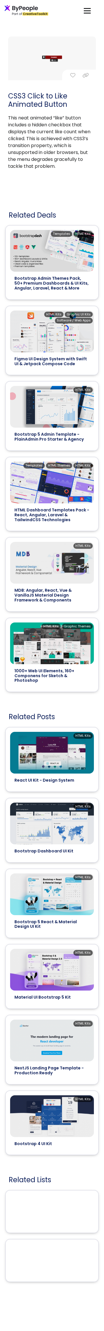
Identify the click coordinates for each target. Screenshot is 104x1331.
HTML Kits (83, 233)
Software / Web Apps (74, 320)
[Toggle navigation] (87, 10)
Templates (61, 233)
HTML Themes (59, 465)
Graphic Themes (77, 626)
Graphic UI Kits (79, 314)
